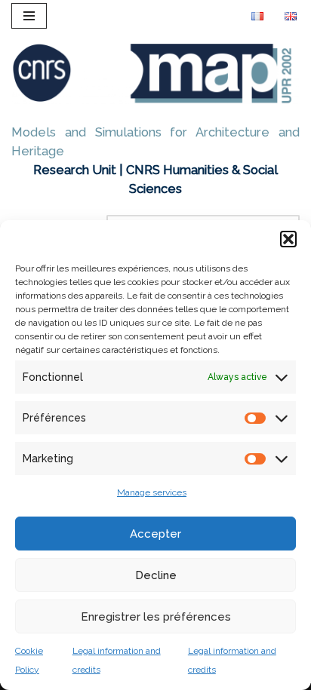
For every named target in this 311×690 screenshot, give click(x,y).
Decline (156, 575)
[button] (288, 239)
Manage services (151, 492)
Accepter (155, 534)
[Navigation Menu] (29, 16)
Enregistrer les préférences (156, 617)
